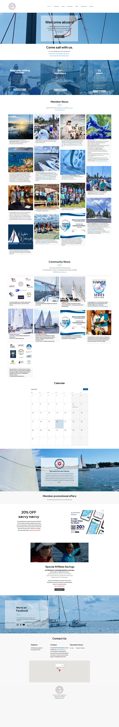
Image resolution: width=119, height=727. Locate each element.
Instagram (94, 223)
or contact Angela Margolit (23, 180)
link (35, 528)
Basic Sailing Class (19, 338)
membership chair (99, 85)
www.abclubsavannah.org (101, 160)
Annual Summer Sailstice (46, 172)
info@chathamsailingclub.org (17, 376)
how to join (60, 31)
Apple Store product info (34, 530)
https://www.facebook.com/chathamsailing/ (98, 306)
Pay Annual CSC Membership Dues (59, 55)
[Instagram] (17, 624)
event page (41, 175)
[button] (35, 398)
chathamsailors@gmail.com (69, 179)
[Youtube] (23, 624)
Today (85, 389)
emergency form (65, 143)
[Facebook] (20, 624)
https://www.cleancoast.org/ (42, 243)
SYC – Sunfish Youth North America (72, 303)
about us (68, 30)
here (16, 180)
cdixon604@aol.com (61, 649)
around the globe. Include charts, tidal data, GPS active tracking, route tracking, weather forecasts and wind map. (29, 526)
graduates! (96, 192)
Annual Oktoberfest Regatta (44, 303)
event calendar (99, 88)
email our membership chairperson (59, 53)
